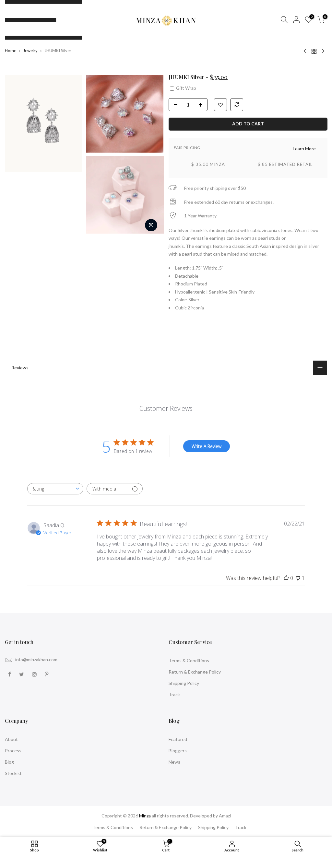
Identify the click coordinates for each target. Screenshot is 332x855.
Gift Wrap (185, 87)
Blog (9, 762)
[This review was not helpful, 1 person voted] (298, 578)
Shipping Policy (184, 683)
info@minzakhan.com (36, 659)
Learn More (303, 148)
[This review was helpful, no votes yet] (286, 578)
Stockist (13, 773)
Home (10, 50)
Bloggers (178, 750)
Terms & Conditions (189, 660)
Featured (178, 739)
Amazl (225, 815)
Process (13, 750)
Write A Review (206, 446)
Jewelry (30, 50)
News (174, 762)
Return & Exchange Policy (195, 672)
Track (174, 694)
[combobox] (55, 488)
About (11, 739)
